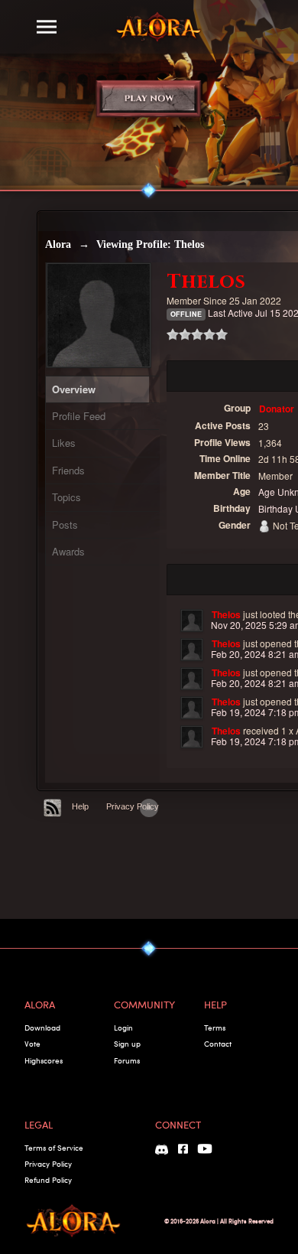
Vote (32, 1043)
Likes (64, 442)
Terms (214, 1027)
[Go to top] (149, 808)
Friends (68, 470)
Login (123, 1027)
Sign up (127, 1043)
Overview (74, 389)
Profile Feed (78, 416)
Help (80, 806)
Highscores (43, 1060)
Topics (66, 497)
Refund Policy (48, 1179)
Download (42, 1027)
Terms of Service (53, 1147)
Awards (68, 551)
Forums (127, 1060)
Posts (65, 524)
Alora (58, 244)
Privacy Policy (132, 806)
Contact (218, 1043)
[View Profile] (191, 620)
